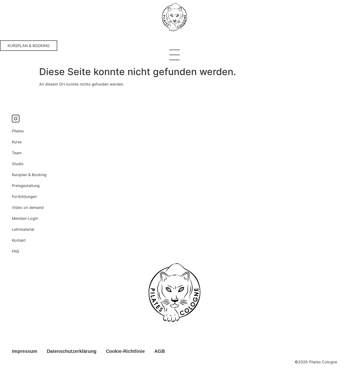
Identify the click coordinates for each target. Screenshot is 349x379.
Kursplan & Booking (29, 174)
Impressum (24, 351)
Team (17, 152)
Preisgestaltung (26, 185)
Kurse (17, 141)
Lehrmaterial (23, 229)
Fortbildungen (24, 196)
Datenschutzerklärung (71, 351)
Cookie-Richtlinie (125, 351)
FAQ (15, 251)
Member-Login (25, 218)
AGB (159, 351)
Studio (18, 163)
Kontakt (19, 240)
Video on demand (28, 207)
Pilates (18, 131)
